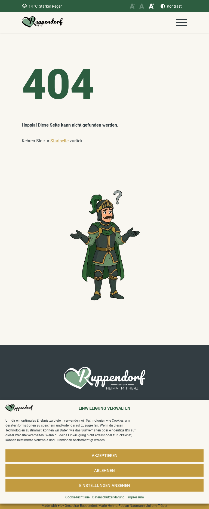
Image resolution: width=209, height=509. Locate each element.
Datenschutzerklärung (108, 497)
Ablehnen (104, 470)
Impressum (135, 497)
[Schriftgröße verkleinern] (132, 6)
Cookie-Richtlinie (77, 497)
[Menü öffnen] (181, 22)
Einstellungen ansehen (104, 485)
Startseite (59, 140)
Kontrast (174, 6)
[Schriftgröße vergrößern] (151, 6)
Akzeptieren (105, 455)
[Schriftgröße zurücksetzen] (141, 6)
